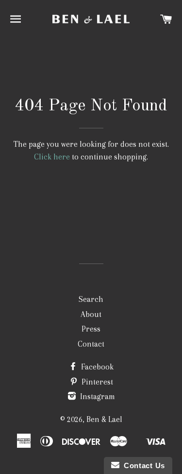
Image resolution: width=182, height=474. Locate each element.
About (91, 314)
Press (91, 329)
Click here (52, 156)
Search (91, 299)
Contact (91, 344)
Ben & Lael (104, 419)
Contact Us (142, 465)
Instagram (96, 396)
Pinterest (96, 381)
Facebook (96, 366)
